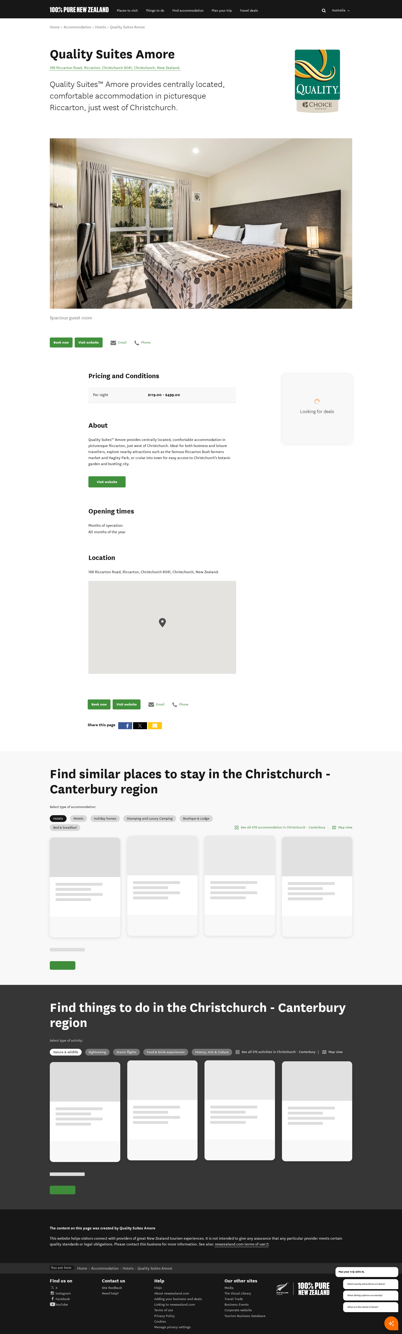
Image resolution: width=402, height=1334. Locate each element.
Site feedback (112, 1288)
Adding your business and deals (178, 1299)
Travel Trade (233, 1299)
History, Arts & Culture (212, 1052)
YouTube (62, 1305)
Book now (61, 342)
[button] (127, 10)
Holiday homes (105, 819)
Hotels (58, 819)
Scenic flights (126, 1052)
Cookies (160, 1322)
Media (229, 1288)
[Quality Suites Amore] (317, 81)
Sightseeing (97, 1052)
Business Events (236, 1305)
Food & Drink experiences (166, 1052)
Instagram (63, 1293)
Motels (79, 819)
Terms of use (163, 1310)
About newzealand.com (171, 1293)
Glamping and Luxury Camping (150, 819)
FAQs (158, 1288)
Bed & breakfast (65, 828)
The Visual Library (237, 1293)
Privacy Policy (164, 1316)
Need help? (110, 1293)
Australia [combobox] (339, 10)
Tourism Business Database (244, 1316)
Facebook (63, 1299)
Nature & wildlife (65, 1052)
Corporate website (238, 1310)
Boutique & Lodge (196, 819)
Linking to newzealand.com (174, 1305)
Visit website (88, 342)
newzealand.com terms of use (242, 1244)
